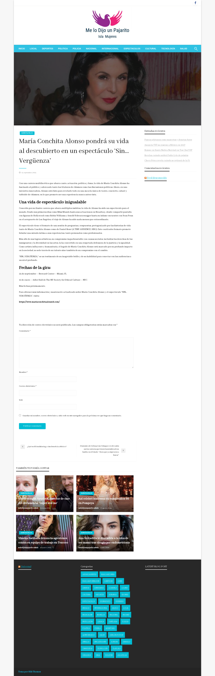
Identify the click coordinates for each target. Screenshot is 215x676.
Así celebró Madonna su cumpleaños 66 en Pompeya (104, 501)
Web (21, 400)
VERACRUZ (86, 655)
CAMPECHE (108, 581)
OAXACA (100, 621)
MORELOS (101, 615)
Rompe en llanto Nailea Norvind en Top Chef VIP (168, 150)
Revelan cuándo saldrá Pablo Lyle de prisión (166, 155)
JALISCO (115, 608)
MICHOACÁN (87, 615)
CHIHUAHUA (99, 588)
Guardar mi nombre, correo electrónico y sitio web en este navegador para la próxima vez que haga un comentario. (72, 415)
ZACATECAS (122, 655)
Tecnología (168, 48)
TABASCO (126, 642)
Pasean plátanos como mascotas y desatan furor (168, 139)
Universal (26, 566)
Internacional (110, 48)
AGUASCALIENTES (89, 574)
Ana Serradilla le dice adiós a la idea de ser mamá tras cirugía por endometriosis (104, 540)
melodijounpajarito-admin (28, 508)
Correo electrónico (27, 386)
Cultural (150, 48)
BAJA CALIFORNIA (108, 574)
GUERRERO (119, 601)
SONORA (114, 642)
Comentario (25, 331)
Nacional (91, 48)
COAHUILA (113, 588)
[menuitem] (21, 48)
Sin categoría (100, 642)
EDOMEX (125, 594)
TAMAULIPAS (87, 648)
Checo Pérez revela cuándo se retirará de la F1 (167, 160)
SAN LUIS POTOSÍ (116, 635)
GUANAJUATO (105, 601)
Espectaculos (132, 48)
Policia (77, 48)
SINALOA (85, 642)
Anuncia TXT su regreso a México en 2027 (165, 145)
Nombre (23, 372)
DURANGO (113, 594)
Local (33, 48)
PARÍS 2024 (113, 621)
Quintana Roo (88, 635)
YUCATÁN (109, 655)
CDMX (120, 581)
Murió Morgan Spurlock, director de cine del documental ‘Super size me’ (44, 501)
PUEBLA (98, 628)
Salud (183, 48)
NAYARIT (126, 615)
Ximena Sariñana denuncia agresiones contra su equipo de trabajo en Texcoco (43, 540)
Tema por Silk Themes (29, 671)
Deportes (47, 48)
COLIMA (125, 588)
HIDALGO (86, 608)
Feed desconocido (157, 177)
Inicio (22, 48)
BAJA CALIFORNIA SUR (90, 581)
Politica (63, 48)
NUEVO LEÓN (87, 621)
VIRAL (98, 655)
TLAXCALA (116, 648)
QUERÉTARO (110, 628)
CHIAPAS (85, 588)
